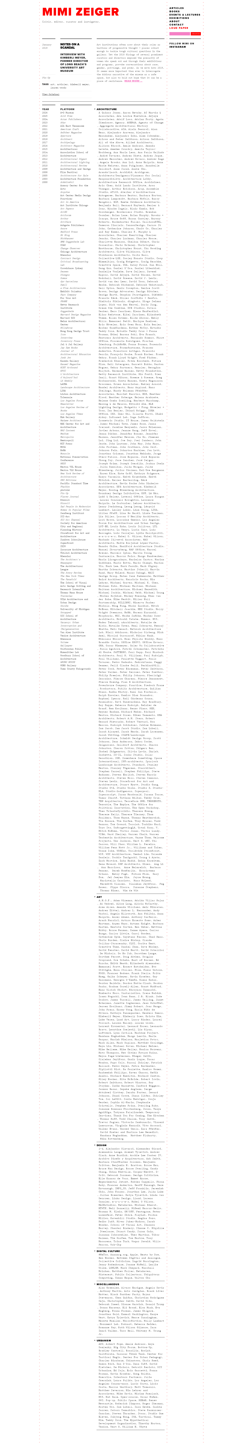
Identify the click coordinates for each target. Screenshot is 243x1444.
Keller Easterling (125, 480)
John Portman (108, 447)
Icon (63, 334)
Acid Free (66, 116)
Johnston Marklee (132, 450)
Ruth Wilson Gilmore (133, 1327)
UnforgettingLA (124, 828)
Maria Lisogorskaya (113, 559)
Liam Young (141, 510)
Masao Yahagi (136, 573)
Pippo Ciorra (119, 887)
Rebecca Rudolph (127, 705)
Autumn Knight (140, 924)
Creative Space (110, 265)
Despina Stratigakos (134, 295)
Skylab (153, 751)
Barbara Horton (150, 195)
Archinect (66, 139)
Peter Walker (108, 672)
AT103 (114, 192)
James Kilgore (143, 1311)
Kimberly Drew (133, 1016)
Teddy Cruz (152, 798)
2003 (44, 179)
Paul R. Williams (129, 655)
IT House (132, 420)
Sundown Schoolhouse (72, 540)
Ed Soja (119, 1370)
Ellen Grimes (118, 318)
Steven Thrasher (123, 1413)
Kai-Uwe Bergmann (151, 470)
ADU (101, 1344)
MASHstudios (107, 1205)
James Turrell (120, 1000)
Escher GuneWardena (113, 328)
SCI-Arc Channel (70, 520)
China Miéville (120, 1172)
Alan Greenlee (109, 1288)
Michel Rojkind (111, 596)
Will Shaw (117, 844)
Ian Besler (115, 410)
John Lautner (118, 444)
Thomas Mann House (71, 593)
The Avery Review (70, 573)
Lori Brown (106, 520)
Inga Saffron (139, 417)
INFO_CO (120, 1188)
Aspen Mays (120, 924)
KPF (144, 493)
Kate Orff (125, 473)
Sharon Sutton (124, 748)
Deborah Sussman (119, 1175)
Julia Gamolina (111, 467)
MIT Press (66, 444)
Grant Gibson (118, 377)
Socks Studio (133, 755)
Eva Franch (147, 334)
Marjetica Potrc (146, 1039)
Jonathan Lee (136, 1192)
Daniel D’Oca (123, 268)
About (174, 21)
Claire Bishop (130, 940)
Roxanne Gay (107, 1327)
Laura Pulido (123, 1380)
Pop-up (110, 1400)
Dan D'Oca (124, 1364)
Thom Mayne (121, 818)
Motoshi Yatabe (128, 619)
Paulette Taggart (133, 659)
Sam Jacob (106, 728)
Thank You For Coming (129, 1115)
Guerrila (105, 1377)
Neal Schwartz (142, 626)
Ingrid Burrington (145, 1261)
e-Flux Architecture (72, 288)
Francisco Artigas (127, 351)
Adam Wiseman (123, 900)
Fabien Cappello (142, 1182)
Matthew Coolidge (150, 1043)
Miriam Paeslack (146, 1394)
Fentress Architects (113, 338)
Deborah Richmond (121, 285)
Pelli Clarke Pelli (124, 665)
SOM (117, 758)
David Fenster (109, 950)
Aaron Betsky (132, 113)
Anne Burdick (118, 1155)
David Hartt (129, 950)
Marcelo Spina (120, 553)
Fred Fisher (147, 357)
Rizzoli (65, 500)
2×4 (101, 1149)
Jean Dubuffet (152, 1003)
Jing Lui (112, 440)
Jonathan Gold (109, 1314)
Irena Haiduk (151, 993)
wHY (147, 841)
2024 (44, 119)
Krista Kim (153, 1016)
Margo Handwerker (150, 556)
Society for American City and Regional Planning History (73, 526)
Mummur (145, 619)
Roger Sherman (152, 1403)
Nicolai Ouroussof (120, 636)
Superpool (142, 791)
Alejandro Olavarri (120, 1149)
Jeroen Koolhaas (110, 1006)
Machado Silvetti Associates (120, 540)
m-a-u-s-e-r (107, 536)
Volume (64, 642)
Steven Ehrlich (123, 775)
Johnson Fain (108, 450)
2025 (44, 116)
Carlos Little (119, 933)
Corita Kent (146, 943)
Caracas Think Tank (131, 1354)
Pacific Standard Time (74, 483)
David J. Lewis (146, 278)
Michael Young (154, 593)
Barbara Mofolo (138, 199)
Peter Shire (123, 1215)
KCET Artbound (69, 367)
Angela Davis (155, 1288)
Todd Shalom (127, 1119)
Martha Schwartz (110, 569)
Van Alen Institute (72, 632)
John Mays (152, 444)
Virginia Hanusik (127, 1125)
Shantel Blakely (122, 1228)
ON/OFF (129, 1211)
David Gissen (141, 275)
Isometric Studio (111, 420)
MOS (117, 616)
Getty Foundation (148, 371)
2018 (44, 139)
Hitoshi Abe (137, 404)
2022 (44, 126)
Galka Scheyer (117, 976)
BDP (116, 202)
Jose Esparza (129, 457)
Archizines (152, 182)
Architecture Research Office (120, 182)
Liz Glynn (145, 1029)
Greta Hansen (127, 381)
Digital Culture (108, 1251)
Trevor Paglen (109, 1122)
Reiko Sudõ (106, 1221)
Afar (63, 122)
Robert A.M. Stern (130, 718)
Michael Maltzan (131, 586)
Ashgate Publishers (72, 225)
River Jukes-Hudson (131, 1221)
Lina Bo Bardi (130, 513)
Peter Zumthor (152, 672)
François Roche (121, 354)
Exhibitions (179, 18)
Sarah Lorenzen (152, 732)
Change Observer (70, 248)
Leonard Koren (138, 1026)
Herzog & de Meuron (113, 404)
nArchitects (129, 622)
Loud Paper (178, 28)
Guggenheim (67, 311)
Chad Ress (156, 937)
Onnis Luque (136, 1059)
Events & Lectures (185, 14)
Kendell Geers (152, 1013)
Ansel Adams (120, 917)
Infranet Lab (118, 417)
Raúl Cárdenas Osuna (138, 698)
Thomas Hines (109, 890)
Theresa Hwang (142, 811)
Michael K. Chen (146, 583)
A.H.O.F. (105, 900)
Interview (66, 338)
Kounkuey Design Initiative (119, 493)
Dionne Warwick (132, 1304)
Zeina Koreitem (149, 861)
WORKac (121, 851)
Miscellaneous (108, 1284)
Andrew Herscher (110, 159)
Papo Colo (117, 1063)
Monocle (65, 453)
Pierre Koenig (109, 682)
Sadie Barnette (123, 1086)
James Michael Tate (114, 424)
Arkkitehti (67, 182)
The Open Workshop (145, 808)
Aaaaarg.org (118, 1255)
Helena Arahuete (146, 397)
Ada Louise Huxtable (131, 116)
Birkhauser (67, 238)
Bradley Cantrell (111, 1350)
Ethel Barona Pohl (123, 334)
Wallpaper (66, 645)
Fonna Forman (137, 344)
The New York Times (72, 576)
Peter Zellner (130, 672)
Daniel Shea (129, 947)
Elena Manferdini (145, 311)
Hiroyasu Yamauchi (142, 990)
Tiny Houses (143, 821)
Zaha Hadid (127, 861)
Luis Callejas (124, 533)
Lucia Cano (139, 530)
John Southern (130, 447)
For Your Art (68, 298)
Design (102, 1145)
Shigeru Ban (144, 748)
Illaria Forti (143, 414)
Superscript (107, 794)
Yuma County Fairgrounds (75, 669)
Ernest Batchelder (136, 967)
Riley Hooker (108, 1079)
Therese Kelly (109, 814)
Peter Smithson (152, 669)
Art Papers (67, 209)
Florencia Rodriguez (125, 341)
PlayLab (140, 1215)
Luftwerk (105, 1033)
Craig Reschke (151, 261)
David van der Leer (113, 281)
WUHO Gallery (68, 665)
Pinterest (106, 1274)
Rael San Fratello (143, 692)
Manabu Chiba (108, 546)
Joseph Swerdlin (131, 463)
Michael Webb (132, 593)
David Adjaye (119, 275)
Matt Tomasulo (145, 1387)
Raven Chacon (138, 1072)
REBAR (142, 1400)
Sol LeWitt (113, 1099)
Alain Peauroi (138, 129)
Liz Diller (106, 516)
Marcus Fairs (126, 556)
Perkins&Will (150, 665)
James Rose (138, 424)
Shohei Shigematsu (112, 751)
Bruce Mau (151, 1165)
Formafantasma (130, 348)
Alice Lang (124, 904)
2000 (44, 182)
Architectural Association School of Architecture (74, 152)
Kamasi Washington (134, 1314)
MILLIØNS (124, 602)
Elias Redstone (110, 314)
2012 (44, 159)
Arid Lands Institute (130, 185)
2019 (44, 136)
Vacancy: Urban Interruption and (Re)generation (70, 625)
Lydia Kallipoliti (149, 533)
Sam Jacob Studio (127, 728)
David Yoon (137, 281)
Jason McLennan (150, 427)
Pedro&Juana (143, 662)
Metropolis (67, 437)
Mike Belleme (108, 1049)
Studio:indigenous (119, 791)
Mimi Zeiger (80, 12)
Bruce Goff (118, 218)
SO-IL (117, 755)
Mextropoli (67, 440)
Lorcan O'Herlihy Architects (138, 516)
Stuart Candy (125, 1231)
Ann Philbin (146, 914)
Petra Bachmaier (143, 1066)
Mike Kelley (128, 1049)
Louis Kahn (118, 526)
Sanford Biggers (148, 1086)
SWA (134, 1417)
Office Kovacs (152, 642)
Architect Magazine (72, 146)
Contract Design (70, 258)
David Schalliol (152, 950)
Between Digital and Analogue (138, 1258)
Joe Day (126, 440)
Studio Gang (149, 784)
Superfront (67, 543)
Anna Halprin (145, 162)
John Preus (106, 1010)
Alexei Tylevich (136, 1152)
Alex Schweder (149, 136)
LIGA (63, 391)
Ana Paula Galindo (151, 152)
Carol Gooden (141, 933)
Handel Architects (112, 387)
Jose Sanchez (124, 460)
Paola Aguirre (110, 649)
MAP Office (137, 549)
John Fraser (115, 1192)
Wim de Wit (129, 890)
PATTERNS (120, 652)
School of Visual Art (126, 1225)
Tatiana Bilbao (131, 798)
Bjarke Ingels (117, 209)
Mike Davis (124, 1394)
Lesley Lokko (121, 510)
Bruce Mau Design (111, 1168)
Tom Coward (118, 824)
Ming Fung (119, 606)
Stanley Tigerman (122, 768)
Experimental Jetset (113, 1182)
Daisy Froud (138, 265)
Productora (107, 688)
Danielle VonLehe (111, 271)
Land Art (123, 1019)
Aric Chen (106, 185)
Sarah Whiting (109, 735)
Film (138, 970)
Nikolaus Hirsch (110, 639)
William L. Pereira (141, 844)
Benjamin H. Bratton (127, 1165)
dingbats (134, 301)
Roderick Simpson (127, 1403)
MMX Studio (145, 609)
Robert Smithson (110, 1082)
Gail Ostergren (118, 364)
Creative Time (109, 947)
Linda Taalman (152, 513)
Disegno (65, 275)
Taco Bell (127, 1331)
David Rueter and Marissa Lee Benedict (128, 1132)
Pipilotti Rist (110, 1069)
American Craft (69, 129)
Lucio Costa (139, 1384)
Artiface (65, 222)
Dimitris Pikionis (112, 301)
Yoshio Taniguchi (124, 857)
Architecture (107, 109)
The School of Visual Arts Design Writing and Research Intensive (75, 586)
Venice (103, 1427)
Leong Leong (133, 506)
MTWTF (102, 1208)
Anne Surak (121, 169)
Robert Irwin (150, 1079)
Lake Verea (106, 1019)
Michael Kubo (108, 586)
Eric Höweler (108, 324)
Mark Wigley (148, 566)
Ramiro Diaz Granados (136, 695)
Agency (119, 122)
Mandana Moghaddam (112, 1036)
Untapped (65, 612)
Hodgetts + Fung (136, 407)
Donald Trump (155, 1304)
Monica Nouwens (150, 1049)
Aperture (65, 136)
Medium (64, 434)
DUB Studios (136, 308)
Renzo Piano (138, 708)
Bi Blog (65, 235)
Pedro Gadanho (122, 662)
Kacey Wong (124, 1010)
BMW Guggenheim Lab (72, 242)
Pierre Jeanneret (150, 679)
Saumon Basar (108, 1089)
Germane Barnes (123, 371)
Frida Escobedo (138, 361)
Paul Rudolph (153, 655)
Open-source (129, 1397)
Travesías (66, 596)
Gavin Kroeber (140, 976)
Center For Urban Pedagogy (142, 1357)
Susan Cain (145, 1231)
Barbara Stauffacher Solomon (120, 1162)
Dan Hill (156, 265)
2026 (44, 113)
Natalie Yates (119, 626)
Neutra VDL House (70, 467)
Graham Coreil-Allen (124, 986)
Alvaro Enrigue (132, 1288)
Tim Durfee (124, 821)
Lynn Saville (123, 1033)
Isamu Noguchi (109, 996)
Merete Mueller (110, 1321)
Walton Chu (142, 1278)
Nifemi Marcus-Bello (146, 1208)
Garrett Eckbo (142, 364)
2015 (44, 149)
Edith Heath (118, 963)
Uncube (64, 606)
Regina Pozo (146, 1218)
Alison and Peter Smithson (118, 139)
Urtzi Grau (145, 828)
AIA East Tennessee (72, 126)
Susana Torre (153, 794)
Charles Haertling (130, 235)
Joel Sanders (143, 440)
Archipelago (67, 142)
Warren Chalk (137, 834)
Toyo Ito (105, 828)
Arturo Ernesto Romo (136, 920)
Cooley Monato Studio (138, 258)
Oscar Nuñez (148, 1397)
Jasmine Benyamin (124, 427)
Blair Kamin (138, 209)
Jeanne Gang (129, 430)
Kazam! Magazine (70, 364)
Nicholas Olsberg (142, 632)
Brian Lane (120, 215)
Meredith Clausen (112, 884)
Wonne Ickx (106, 851)
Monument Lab (109, 1324)
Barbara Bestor (126, 195)
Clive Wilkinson (128, 252)
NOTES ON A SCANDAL (69, 46)
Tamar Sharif (108, 798)
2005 (44, 175)
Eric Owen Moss (131, 324)
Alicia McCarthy (146, 904)
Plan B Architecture (136, 682)
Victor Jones (129, 831)
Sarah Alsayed (109, 732)
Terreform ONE (134, 801)
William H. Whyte (134, 1427)
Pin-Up (46, 78)
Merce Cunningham (144, 1317)
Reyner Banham (109, 712)
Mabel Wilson (153, 536)
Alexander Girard (148, 1149)
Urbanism (104, 1340)
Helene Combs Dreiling (115, 401)
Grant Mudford (151, 986)
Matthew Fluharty (142, 1135)
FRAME (63, 301)
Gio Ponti (146, 374)
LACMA (63, 384)
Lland (137, 1198)
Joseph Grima (108, 463)
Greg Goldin (141, 1374)
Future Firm (139, 874)
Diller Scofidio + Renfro (138, 298)
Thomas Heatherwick (146, 818)
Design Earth (108, 295)
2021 (44, 129)
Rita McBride (129, 1079)
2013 (44, 156)
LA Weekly (66, 381)
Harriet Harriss (128, 394)
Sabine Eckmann (150, 725)
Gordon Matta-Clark (137, 983)
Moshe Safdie (131, 616)
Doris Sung (149, 305)
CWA (125, 265)
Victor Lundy (150, 831)
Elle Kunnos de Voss (113, 1178)
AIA (123, 129)
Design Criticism (145, 1175)
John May (136, 444)
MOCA (63, 447)
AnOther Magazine (70, 132)
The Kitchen (155, 1115)
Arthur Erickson (123, 189)
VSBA (102, 834)
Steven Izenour (147, 778)
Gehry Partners (121, 367)
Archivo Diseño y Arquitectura (121, 1159)
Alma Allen (106, 907)
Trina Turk (121, 1241)
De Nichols (107, 953)
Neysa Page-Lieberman (114, 1056)
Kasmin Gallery (69, 361)
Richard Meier (131, 712)
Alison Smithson (151, 139)
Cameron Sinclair (111, 225)
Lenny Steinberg (110, 506)
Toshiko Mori (151, 824)
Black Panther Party (125, 1294)
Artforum (65, 215)
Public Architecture (132, 688)
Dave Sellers (135, 271)
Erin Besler (152, 324)
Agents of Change (151, 122)
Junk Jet (65, 357)
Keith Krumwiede (134, 477)
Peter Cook (106, 669)
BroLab (145, 1350)
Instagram (177, 47)
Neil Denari (118, 629)
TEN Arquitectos (110, 801)
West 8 (137, 841)
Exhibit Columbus (70, 291)
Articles (176, 8)
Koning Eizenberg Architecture (131, 490)
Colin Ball (140, 255)
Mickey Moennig (135, 596)
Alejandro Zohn (126, 136)
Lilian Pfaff (108, 513)
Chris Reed (150, 1360)
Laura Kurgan (155, 497)
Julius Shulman (126, 470)
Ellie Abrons (139, 318)
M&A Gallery (67, 417)
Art (52, 84)
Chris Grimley (125, 245)
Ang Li (158, 864)
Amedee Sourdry (121, 149)
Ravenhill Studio (122, 1218)
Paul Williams (109, 659)
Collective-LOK (110, 258)
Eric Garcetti (137, 1370)
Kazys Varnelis (110, 477)
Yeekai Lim (141, 854)
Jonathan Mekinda (138, 453)
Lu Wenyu (123, 530)
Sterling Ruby (148, 1106)
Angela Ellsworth (122, 914)
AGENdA (131, 122)
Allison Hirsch (110, 146)
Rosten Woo (106, 1407)
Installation (130, 993)
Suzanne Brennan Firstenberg (120, 1109)
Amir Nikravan (152, 907)
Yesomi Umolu (129, 1129)
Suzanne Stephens (145, 887)
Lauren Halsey (122, 1023)
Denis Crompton (128, 288)
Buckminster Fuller (126, 222)
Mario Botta (122, 563)
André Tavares (110, 156)
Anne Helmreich (134, 867)
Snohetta (105, 755)
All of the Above (111, 142)
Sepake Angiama (131, 1089)
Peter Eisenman (128, 669)
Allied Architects (139, 142)
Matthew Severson (111, 1390)
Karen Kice (107, 473)
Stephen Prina (125, 1106)
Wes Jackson (122, 841)
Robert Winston (135, 1082)
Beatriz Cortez (121, 927)
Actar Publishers (70, 119)
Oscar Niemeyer (117, 645)
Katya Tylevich (136, 1195)
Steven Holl (125, 778)
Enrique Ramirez (145, 321)
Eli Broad (129, 1307)
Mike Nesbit (122, 599)
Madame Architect (70, 420)
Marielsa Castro (140, 559)
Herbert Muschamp (146, 401)
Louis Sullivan (139, 526)
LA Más (153, 493)
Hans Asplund (137, 387)
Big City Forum (124, 1347)
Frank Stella (141, 973)
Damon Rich (106, 1364)
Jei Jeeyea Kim (117, 877)
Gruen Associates (126, 384)
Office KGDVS (130, 642)
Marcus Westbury (120, 1387)
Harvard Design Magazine (75, 314)
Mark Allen (106, 1043)
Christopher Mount (128, 248)
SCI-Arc (65, 516)
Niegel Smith (141, 1056)
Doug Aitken (131, 957)
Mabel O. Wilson (130, 536)
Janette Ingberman (127, 1003)
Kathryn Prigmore (146, 473)
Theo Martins (140, 1235)
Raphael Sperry (110, 698)
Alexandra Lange (110, 1152)
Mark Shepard (130, 1268)
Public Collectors (128, 1274)
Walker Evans (108, 1129)
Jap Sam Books (69, 348)
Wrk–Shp (115, 1245)
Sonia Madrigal (135, 1099)
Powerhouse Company (113, 685)
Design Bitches (147, 291)
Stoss (142, 1413)
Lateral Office (132, 497)
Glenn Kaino (147, 980)
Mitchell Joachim (122, 609)
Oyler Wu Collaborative (147, 645)
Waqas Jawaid (141, 1241)
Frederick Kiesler (112, 361)
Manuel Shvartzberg (113, 549)
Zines (146, 864)
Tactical (145, 1417)
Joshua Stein (155, 463)
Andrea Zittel (109, 910)
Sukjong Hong (119, 1417)
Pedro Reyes (120, 1066)
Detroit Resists (143, 1367)
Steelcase (107, 1231)
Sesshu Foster (136, 1092)
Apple (134, 1255)
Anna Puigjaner (132, 166)
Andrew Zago (155, 159)
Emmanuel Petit (120, 321)
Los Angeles (143, 1380)
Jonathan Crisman (111, 453)
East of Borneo (142, 960)
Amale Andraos (133, 146)
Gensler (140, 367)
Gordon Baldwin (110, 983)
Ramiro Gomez (151, 1069)
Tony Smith (147, 1119)
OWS (101, 1400)
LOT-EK (103, 526)
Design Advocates (121, 291)
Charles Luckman (122, 238)
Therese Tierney (133, 814)
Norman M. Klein (110, 1211)
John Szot (149, 447)
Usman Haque (123, 1278)
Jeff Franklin (138, 1188)
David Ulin (144, 1301)
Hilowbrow (66, 328)
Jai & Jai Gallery (71, 344)
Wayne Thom (143, 837)
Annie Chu (139, 169)
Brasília (132, 1350)
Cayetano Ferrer (134, 937)
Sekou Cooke (143, 741)
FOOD (102, 973)
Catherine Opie (110, 937)
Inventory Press (70, 341)
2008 (44, 172)
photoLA (65, 490)
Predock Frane (154, 685)
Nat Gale (112, 1397)
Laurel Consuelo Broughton (119, 500)
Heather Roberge (120, 397)
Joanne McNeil (136, 1264)
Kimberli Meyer (79, 84)
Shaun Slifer (141, 1096)
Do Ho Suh (125, 953)
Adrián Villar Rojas (149, 900)
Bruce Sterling (137, 1168)
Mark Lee (112, 566)
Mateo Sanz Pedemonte (135, 576)
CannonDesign (135, 225)
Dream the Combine (112, 308)
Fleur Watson (152, 970)
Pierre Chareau (124, 679)
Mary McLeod (115, 573)
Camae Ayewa (138, 930)
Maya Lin (105, 1046)
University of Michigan (74, 609)
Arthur (64, 218)
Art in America (69, 202)
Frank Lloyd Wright (123, 357)
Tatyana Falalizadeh (128, 1112)
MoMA (63, 450)
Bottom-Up (145, 1347)
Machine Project (146, 1033)
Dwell (63, 285)
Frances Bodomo (118, 973)
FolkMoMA (120, 344)
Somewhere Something (137, 758)
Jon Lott (153, 450)
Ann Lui (127, 162)
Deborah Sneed (109, 1304)
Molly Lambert (154, 1321)
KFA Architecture (129, 487)
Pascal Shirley (138, 1063)
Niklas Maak (144, 636)
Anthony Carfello (144, 917)
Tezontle (105, 804)
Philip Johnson (134, 675)
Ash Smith (153, 1159)
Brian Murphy (139, 215)
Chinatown (133, 1360)
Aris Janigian (134, 1291)
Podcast (126, 1324)
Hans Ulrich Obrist (113, 990)
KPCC (63, 371)
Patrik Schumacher (135, 649)
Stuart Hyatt (129, 784)
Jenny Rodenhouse (111, 1264)
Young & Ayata (149, 857)
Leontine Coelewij (122, 1029)
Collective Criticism (114, 1261)
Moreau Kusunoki (145, 612)
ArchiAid (126, 172)
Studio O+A (106, 788)
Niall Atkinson (117, 632)
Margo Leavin (137, 1036)
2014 (44, 152)
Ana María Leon (124, 152)
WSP (101, 854)
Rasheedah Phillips (113, 1072)
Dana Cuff (140, 1364)
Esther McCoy (138, 328)
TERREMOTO (154, 801)
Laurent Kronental (112, 1026)
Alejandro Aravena (120, 132)
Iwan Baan (128, 996)
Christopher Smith (120, 1301)
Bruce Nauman (118, 930)
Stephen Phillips (136, 771)
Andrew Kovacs (134, 159)
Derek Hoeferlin (122, 871)
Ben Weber (142, 927)
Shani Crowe (120, 1096)
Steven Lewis (108, 781)
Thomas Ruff (108, 1119)
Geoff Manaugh (145, 1185)
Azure (63, 228)
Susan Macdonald (130, 794)
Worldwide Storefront (144, 851)
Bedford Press (69, 232)
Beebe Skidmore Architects (140, 202)
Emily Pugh (118, 874)
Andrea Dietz (131, 156)
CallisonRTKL (151, 222)
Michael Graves (121, 583)
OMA (101, 645)
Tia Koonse (106, 821)
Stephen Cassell (110, 771)
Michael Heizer (147, 1046)
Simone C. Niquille (150, 1228)
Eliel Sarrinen (134, 314)
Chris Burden (108, 940)
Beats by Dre (149, 1255)
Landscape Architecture (74, 387)
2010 (44, 166)
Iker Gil (124, 414)
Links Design (121, 1198)
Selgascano (106, 745)
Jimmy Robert (133, 1006)
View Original (50, 94)
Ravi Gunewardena (127, 702)
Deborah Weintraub (149, 285)
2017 (44, 142)
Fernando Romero (142, 338)
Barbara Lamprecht (112, 199)
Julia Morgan (133, 467)
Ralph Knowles (109, 695)
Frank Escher (144, 354)
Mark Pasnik (129, 566)
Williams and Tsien (148, 847)
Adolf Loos (124, 119)
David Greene (123, 278)
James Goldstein (152, 420)
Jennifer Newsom (122, 437)
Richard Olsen (120, 715)
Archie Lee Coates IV (145, 1155)
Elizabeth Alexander (145, 963)
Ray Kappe (106, 705)
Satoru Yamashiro (122, 1410)
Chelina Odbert (138, 242)
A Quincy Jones (110, 113)
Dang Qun (105, 268)
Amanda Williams (128, 907)
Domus (63, 278)
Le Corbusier (121, 503)
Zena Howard (107, 864)
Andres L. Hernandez (136, 910)
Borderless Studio (130, 212)
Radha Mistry (118, 692)
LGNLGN (113, 1268)
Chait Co (142, 228)
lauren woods (58, 88)
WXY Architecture (118, 854)
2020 (44, 132)
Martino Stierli (136, 569)
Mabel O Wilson (142, 1202)
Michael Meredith (144, 589)
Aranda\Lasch (108, 172)
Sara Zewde (142, 1407)
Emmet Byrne (139, 1178)
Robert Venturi (137, 722)
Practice (135, 685)
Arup (141, 189)
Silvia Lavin (137, 751)
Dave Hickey (149, 947)
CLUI (132, 943)
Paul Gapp (135, 652)
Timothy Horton (149, 1423)
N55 (155, 619)
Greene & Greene (141, 377)
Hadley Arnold (151, 384)
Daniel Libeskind (147, 268)
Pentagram (143, 1211)
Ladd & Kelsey (109, 497)
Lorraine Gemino (128, 520)
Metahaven (125, 1205)
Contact (176, 24)
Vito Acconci (151, 1125)
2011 (44, 162)
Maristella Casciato (114, 880)
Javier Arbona (109, 430)
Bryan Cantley (138, 218)
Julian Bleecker (111, 1195)
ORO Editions (68, 480)
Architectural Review (73, 166)
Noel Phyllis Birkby (139, 639)
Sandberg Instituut (72, 513)
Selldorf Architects (131, 745)
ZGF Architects (129, 864)
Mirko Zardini (138, 606)
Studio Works (126, 788)
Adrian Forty (144, 119)
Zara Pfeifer (150, 1129)
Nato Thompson (109, 1053)
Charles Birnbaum (111, 1360)
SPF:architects (132, 761)
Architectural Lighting (74, 162)
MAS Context (67, 430)
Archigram (142, 172)
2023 (44, 122)
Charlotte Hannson (112, 242)
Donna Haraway (110, 1307)
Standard (138, 765)
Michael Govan (124, 1046)
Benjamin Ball (109, 205)
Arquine (65, 192)
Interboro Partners (128, 1377)
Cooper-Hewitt (143, 1172)
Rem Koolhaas (118, 708)
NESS (63, 463)
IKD (112, 414)
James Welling (143, 1000)
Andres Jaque (153, 156)
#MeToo (103, 1255)
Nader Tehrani (109, 622)
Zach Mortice (108, 861)
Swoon (147, 1109)
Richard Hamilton (122, 1076)
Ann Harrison (110, 867)
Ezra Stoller (123, 970)
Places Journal (69, 497)
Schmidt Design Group (135, 738)
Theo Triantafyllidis (114, 811)
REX (152, 708)
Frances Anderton (119, 1185)
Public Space (127, 1400)
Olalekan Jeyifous (142, 884)
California (106, 1354)
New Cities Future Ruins (139, 1053)
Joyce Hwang (141, 877)
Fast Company (68, 295)
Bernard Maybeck (133, 205)
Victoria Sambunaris (136, 1122)
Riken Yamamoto (144, 715)
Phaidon (65, 487)
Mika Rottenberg (111, 1139)
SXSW (63, 546)
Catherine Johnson (120, 228)
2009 (44, 169)
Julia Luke (156, 1192)
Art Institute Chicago (74, 205)
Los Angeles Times (71, 414)
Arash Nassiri (109, 920)
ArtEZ (63, 212)
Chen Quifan (123, 1298)
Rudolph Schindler (123, 725)
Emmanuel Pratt (110, 967)
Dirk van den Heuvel (124, 305)
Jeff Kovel (149, 430)
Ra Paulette (131, 1069)
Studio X (144, 788)
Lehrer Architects (146, 503)
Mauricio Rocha (137, 579)
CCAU (63, 245)
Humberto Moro (109, 993)
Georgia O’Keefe (125, 980)
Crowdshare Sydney (71, 268)
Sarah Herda (129, 732)
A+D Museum (67, 113)
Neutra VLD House (70, 470)
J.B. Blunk (145, 996)
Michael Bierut (146, 1205)
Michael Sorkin (110, 593)
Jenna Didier (108, 434)
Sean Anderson (122, 741)
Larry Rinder (141, 1019)
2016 (44, 146)
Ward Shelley (116, 834)
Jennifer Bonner (131, 434)
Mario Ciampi (142, 563)
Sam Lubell (150, 728)
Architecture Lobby (137, 179)
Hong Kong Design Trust (74, 331)
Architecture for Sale (74, 175)
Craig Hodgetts (128, 261)
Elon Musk (146, 1307)
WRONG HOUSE (67, 662)
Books (174, 11)
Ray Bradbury (151, 702)
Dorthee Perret (110, 957)
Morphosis (106, 616)
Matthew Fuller (123, 1271)
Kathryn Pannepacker (125, 1013)
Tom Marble (136, 1238)
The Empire (121, 804)
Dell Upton (106, 288)
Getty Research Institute (117, 374)
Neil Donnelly (119, 1208)
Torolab (133, 824)
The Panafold (68, 579)
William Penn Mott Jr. (115, 847)
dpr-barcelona (69, 281)
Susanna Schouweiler (113, 1235)
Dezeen (64, 271)
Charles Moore (146, 238)
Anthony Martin (111, 1291)
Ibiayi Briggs (135, 410)
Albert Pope (114, 1344)
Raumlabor (106, 702)
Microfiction (132, 1321)
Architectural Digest (73, 159)
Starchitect (146, 768)
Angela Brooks (110, 162)
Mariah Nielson (121, 1039)
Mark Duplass (126, 1043)
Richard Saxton (149, 1076)
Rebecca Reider (145, 1324)
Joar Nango (153, 1006)
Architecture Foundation (75, 179)
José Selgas (144, 460)
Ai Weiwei (107, 904)
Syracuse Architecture (74, 549)
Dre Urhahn (121, 960)
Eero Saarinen (120, 311)
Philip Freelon (110, 675)
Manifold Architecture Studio (141, 546)
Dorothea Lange (145, 953)
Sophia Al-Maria (122, 1102)
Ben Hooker (106, 1258)
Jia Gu (140, 437)
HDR (144, 394)
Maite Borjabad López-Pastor (138, 543)
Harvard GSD (67, 318)
